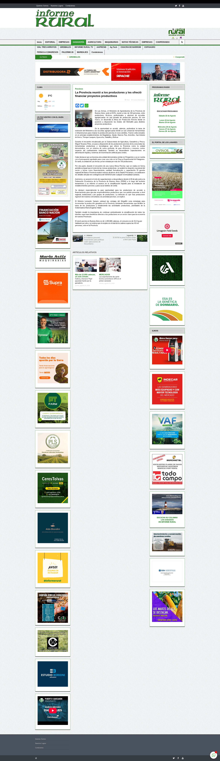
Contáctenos (70, 6)
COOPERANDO (162, 42)
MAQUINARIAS (111, 42)
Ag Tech (113, 47)
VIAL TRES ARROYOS (46, 47)
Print (128, 100)
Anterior (89, 235)
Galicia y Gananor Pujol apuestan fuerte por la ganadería (85, 279)
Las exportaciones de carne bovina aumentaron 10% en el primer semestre (110, 278)
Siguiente (130, 235)
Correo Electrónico (139, 100)
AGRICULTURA (94, 42)
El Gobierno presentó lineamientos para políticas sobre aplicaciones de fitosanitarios (94, 241)
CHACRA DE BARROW (131, 47)
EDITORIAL (50, 42)
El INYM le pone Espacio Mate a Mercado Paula (124, 238)
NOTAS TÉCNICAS (130, 42)
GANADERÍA (78, 42)
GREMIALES (65, 47)
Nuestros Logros (57, 6)
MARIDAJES (82, 52)
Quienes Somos (42, 6)
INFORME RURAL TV (84, 47)
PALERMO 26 (67, 52)
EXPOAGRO (149, 47)
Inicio (39, 42)
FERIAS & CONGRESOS (47, 52)
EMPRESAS (64, 42)
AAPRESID (101, 47)
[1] (213, 756)
